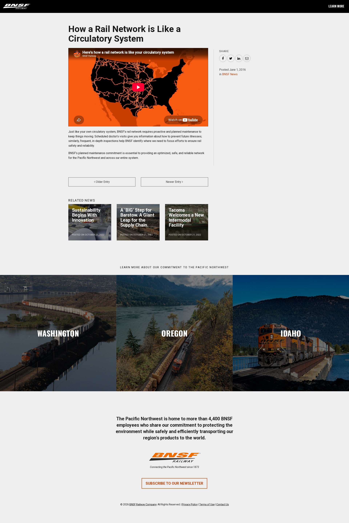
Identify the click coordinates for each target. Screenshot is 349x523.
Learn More (336, 6)
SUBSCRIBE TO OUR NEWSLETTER (174, 483)
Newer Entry (174, 182)
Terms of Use (207, 504)
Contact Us (222, 504)
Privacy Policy (190, 504)
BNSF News (230, 74)
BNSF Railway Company (143, 504)
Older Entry (102, 182)
